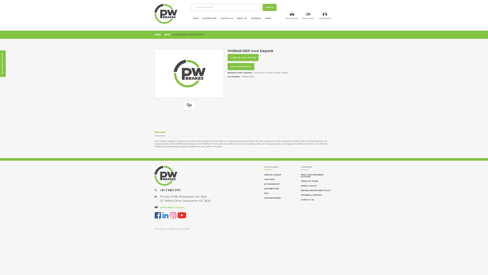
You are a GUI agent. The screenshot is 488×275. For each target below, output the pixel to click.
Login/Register (325, 18)
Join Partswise (272, 198)
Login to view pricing (243, 57)
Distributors (209, 18)
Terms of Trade (309, 181)
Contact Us (226, 18)
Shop (195, 18)
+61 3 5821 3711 (170, 190)
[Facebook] (157, 215)
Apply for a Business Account (312, 176)
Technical (256, 18)
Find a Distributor (241, 66)
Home (157, 34)
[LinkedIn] (165, 215)
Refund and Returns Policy (316, 190)
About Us (242, 18)
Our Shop (269, 179)
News (268, 18)
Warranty (160, 132)
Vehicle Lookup (272, 175)
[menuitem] (195, 17)
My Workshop (292, 18)
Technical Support (311, 195)
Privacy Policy (309, 186)
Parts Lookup (308, 18)
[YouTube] (181, 215)
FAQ (266, 193)
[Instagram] (173, 215)
